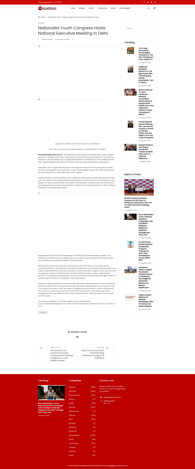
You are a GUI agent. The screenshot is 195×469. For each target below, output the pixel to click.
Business (82, 8)
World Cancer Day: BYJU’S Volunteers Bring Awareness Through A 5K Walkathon (92, 353)
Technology (102, 8)
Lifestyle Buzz (82, 411)
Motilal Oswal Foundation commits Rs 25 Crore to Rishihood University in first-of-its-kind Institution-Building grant (138, 202)
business (43, 312)
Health (113, 8)
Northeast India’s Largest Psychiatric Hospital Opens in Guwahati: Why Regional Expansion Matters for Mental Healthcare (145, 277)
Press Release (82, 435)
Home (73, 8)
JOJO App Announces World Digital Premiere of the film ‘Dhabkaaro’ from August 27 (146, 54)
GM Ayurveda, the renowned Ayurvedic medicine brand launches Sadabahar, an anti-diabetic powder (61, 354)
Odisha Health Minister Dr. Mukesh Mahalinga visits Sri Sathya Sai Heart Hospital (146, 300)
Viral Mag (111, 466)
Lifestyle (82, 407)
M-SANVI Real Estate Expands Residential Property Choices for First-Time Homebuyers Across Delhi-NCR (146, 251)
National (82, 415)
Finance (82, 399)
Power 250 (82, 431)
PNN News (82, 427)
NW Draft (82, 423)
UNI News (82, 451)
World (82, 455)
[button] (47, 420)
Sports (91, 8)
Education (82, 391)
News (82, 419)
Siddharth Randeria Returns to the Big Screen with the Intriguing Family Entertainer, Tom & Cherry (146, 75)
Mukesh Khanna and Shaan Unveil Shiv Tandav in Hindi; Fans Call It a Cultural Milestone (146, 152)
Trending (82, 447)
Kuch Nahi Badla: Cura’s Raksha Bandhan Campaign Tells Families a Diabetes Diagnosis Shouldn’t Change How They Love (146, 224)
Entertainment (125, 8)
